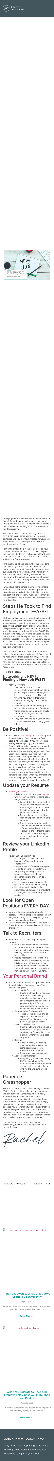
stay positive (33, 735)
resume (45, 794)
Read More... (27, 1316)
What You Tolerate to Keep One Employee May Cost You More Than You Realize (27, 1394)
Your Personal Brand (25, 976)
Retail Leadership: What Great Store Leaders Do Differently (27, 1295)
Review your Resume (18, 791)
